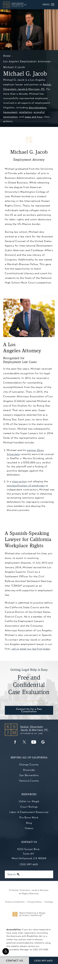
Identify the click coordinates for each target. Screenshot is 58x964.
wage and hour (34, 116)
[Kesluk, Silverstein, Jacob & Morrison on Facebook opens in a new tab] (15, 742)
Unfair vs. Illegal (29, 801)
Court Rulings (29, 806)
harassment (10, 112)
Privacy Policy (35, 902)
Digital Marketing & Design (32, 914)
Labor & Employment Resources (29, 812)
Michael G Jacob (14, 67)
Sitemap (49, 902)
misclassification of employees (26, 485)
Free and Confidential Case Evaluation (29, 682)
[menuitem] (15, 742)
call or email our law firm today (30, 648)
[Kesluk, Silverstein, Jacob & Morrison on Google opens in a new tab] (43, 742)
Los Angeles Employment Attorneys (27, 61)
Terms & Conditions (14, 902)
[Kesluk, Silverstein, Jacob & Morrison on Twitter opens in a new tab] (24, 742)
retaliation (25, 112)
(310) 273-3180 (40, 949)
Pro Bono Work (28, 817)
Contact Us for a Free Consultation (29, 710)
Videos (29, 828)
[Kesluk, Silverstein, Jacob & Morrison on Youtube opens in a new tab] (34, 742)
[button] (5, 951)
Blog (29, 822)
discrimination (37, 107)
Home (7, 56)
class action (19, 481)
